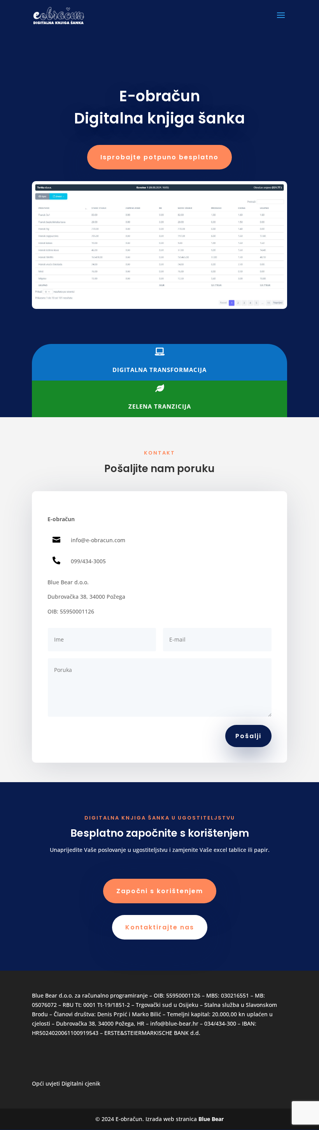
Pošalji (248, 736)
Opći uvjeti (46, 1083)
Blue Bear (211, 1119)
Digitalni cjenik (80, 1083)
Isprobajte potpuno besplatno (159, 157)
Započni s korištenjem (159, 891)
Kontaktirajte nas (159, 927)
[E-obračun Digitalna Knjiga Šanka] (159, 306)
